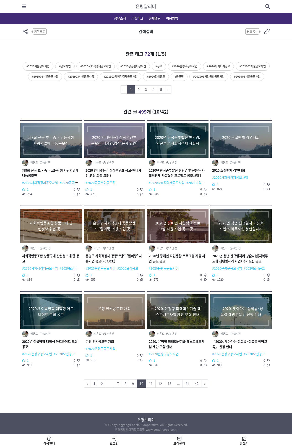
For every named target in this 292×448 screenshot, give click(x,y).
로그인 (114, 443)
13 (169, 383)
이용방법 (172, 18)
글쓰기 (244, 443)
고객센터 (179, 443)
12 (160, 383)
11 (151, 383)
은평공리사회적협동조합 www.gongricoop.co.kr (146, 429)
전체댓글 (155, 18)
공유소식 (120, 18)
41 (187, 383)
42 (196, 383)
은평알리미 (146, 6)
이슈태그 (137, 18)
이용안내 (49, 443)
